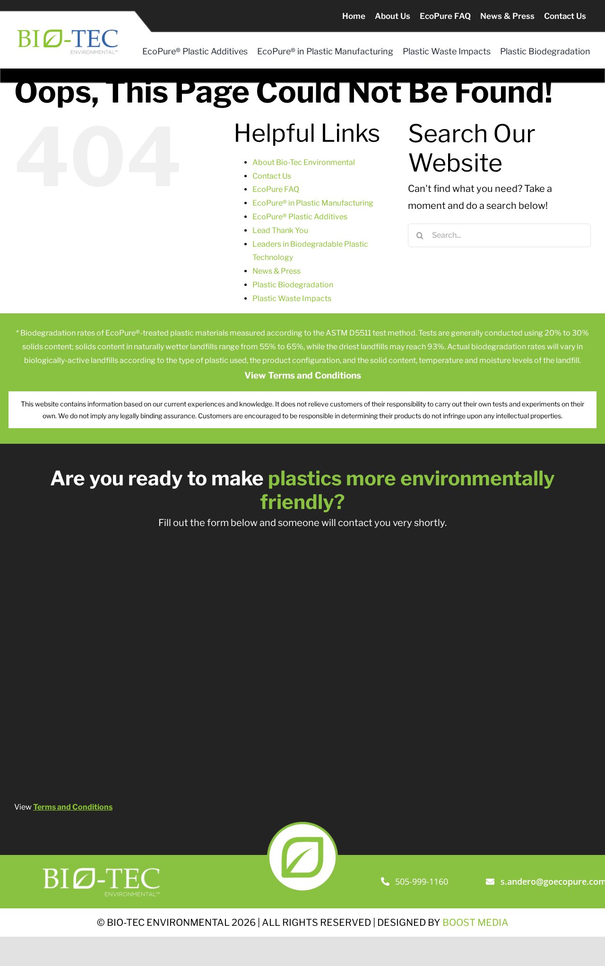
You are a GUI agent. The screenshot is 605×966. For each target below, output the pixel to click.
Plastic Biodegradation (292, 284)
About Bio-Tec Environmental (303, 162)
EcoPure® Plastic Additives (299, 216)
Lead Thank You (280, 230)
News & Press (276, 271)
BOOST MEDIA (475, 922)
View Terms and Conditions (302, 375)
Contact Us (271, 176)
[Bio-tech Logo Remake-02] (102, 865)
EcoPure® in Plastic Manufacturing (312, 202)
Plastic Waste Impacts (291, 298)
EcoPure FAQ (275, 189)
